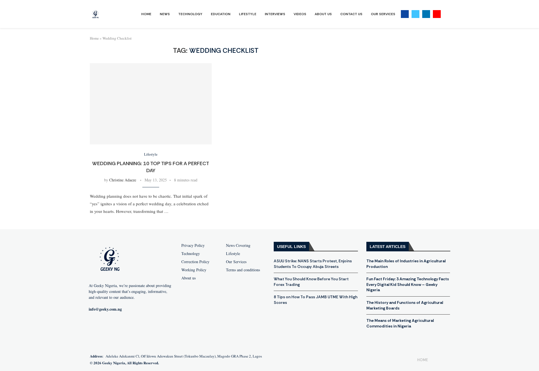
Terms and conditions (243, 270)
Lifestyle (247, 14)
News (165, 14)
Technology (190, 14)
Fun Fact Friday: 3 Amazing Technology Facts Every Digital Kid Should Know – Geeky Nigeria (407, 284)
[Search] (446, 14)
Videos (300, 14)
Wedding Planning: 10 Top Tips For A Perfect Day (150, 167)
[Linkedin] (426, 14)
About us (188, 278)
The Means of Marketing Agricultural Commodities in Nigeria (400, 323)
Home (146, 14)
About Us (323, 14)
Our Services (383, 14)
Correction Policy (195, 262)
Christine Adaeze (122, 180)
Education (220, 14)
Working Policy (193, 270)
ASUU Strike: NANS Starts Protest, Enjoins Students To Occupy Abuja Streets (313, 263)
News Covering (238, 245)
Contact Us (351, 14)
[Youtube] (437, 14)
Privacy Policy (193, 245)
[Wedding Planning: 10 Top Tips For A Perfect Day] (151, 103)
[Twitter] (415, 14)
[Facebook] (405, 14)
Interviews (275, 14)
